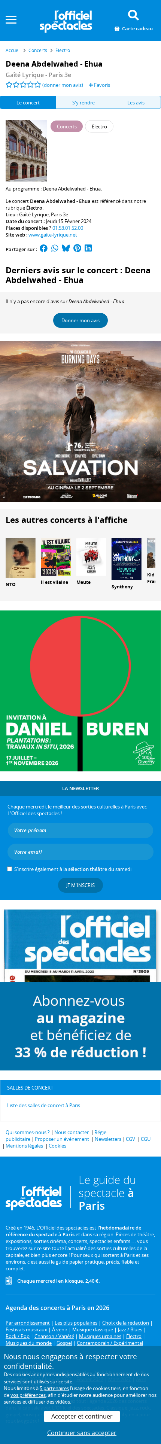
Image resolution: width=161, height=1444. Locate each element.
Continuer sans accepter (81, 1433)
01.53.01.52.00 (67, 228)
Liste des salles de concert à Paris (43, 1105)
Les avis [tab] (136, 102)
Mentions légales (24, 1145)
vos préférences (28, 1395)
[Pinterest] (77, 249)
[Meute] (91, 556)
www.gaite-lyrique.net (52, 234)
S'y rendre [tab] (83, 102)
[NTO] (21, 557)
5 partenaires (54, 1388)
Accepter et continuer (82, 1416)
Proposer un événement (62, 1139)
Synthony (122, 587)
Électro (34, 207)
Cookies (57, 1145)
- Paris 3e (38, 75)
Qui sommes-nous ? (28, 1132)
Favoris (101, 85)
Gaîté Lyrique (34, 214)
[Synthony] (127, 558)
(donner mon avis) (62, 85)
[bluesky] (66, 249)
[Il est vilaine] (56, 556)
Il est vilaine (54, 582)
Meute (83, 582)
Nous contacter (71, 1132)
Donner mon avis (80, 320)
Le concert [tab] (28, 102)
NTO (11, 584)
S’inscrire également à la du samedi (72, 869)
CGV (130, 1139)
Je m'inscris (80, 885)
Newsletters (108, 1139)
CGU (146, 1139)
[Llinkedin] (88, 249)
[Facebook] (44, 249)
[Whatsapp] (55, 249)
